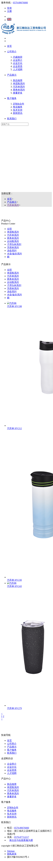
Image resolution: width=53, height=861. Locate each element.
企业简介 (17, 60)
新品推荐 (17, 80)
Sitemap (11, 851)
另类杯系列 (13, 247)
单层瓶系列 (19, 83)
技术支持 (17, 110)
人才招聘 (17, 69)
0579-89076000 (20, 2)
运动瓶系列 (13, 241)
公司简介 (11, 51)
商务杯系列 (19, 89)
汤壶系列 (11, 250)
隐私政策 (11, 854)
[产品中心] (26, 129)
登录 (9, 8)
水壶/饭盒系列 (14, 253)
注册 (9, 11)
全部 (9, 229)
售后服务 (17, 107)
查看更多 (17, 93)
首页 (9, 46)
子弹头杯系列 (14, 244)
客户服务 (11, 98)
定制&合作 (18, 104)
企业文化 (17, 63)
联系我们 (11, 118)
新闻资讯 (17, 113)
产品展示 (11, 75)
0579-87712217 (21, 837)
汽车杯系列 (19, 86)
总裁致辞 (17, 57)
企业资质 (17, 66)
